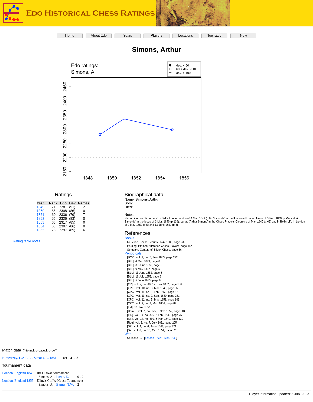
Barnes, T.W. (65, 384)
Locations (185, 35)
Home (69, 35)
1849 (40, 207)
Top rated (214, 35)
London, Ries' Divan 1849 (160, 338)
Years (127, 35)
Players (156, 35)
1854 (40, 226)
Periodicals (133, 253)
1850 (40, 211)
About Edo (99, 35)
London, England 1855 (17, 380)
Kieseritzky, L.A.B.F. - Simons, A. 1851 (29, 358)
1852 (40, 218)
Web (128, 334)
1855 (40, 230)
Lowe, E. (62, 377)
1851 (40, 215)
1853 (40, 222)
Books (129, 238)
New (243, 35)
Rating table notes (26, 241)
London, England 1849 (17, 373)
